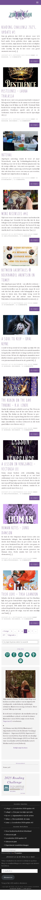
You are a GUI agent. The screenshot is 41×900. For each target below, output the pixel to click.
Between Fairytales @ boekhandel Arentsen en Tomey (18, 274)
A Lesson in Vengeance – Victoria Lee (18, 466)
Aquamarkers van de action (23, 815)
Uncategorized (11, 236)
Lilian (7, 819)
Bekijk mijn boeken (20, 748)
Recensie (13, 121)
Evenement (6, 179)
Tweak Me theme (15, 888)
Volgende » (12, 635)
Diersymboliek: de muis (21, 819)
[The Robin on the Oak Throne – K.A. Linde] (20, 386)
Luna (7, 822)
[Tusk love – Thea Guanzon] (20, 580)
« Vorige (6, 631)
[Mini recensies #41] (20, 200)
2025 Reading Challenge (14, 780)
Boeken (4, 57)
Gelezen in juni (11, 842)
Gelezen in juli (10, 835)
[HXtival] (20, 141)
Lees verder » (34, 61)
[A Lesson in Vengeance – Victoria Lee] (20, 450)
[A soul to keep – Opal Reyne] (20, 325)
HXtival (6, 154)
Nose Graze (27, 888)
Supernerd (7, 721)
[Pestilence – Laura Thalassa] (20, 77)
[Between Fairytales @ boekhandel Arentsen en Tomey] (20, 256)
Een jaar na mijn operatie (23, 812)
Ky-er (7, 815)
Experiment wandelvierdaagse (17, 845)
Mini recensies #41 (14, 213)
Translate (18, 853)
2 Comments (27, 430)
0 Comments (15, 57)
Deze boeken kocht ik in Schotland (18, 831)
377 (4, 635)
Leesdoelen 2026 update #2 (24, 808)
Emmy (33, 55)
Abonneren (8, 877)
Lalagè (8, 808)
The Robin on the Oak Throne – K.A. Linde (16, 403)
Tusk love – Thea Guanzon (19, 594)
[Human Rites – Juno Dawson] (20, 514)
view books (22, 793)
